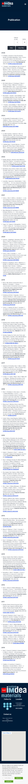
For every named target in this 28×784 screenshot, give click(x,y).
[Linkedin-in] (4, 704)
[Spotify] (7, 709)
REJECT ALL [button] (18, 778)
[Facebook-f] (7, 706)
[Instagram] (4, 706)
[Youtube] (10, 704)
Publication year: (16, 38)
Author (24, 39)
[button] (25, 4)
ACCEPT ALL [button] (8, 781)
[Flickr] (10, 706)
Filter (11, 48)
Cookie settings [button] (7, 778)
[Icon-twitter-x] (7, 704)
